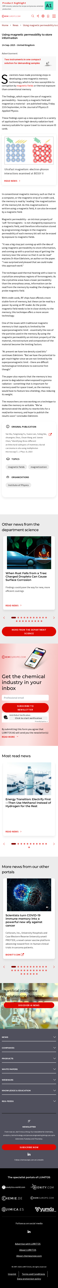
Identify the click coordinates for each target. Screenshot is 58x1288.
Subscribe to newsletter (25, 707)
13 (20, 621)
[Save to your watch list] (48, 16)
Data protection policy (29, 1278)
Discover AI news (29, 1005)
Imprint (12, 1273)
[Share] (38, 16)
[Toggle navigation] (54, 16)
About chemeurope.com (29, 1255)
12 (16, 621)
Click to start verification (28, 718)
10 (43, 617)
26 (27, 974)
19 (38, 621)
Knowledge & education (16, 1090)
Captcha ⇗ (41, 721)
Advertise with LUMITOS (28, 1243)
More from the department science (29, 631)
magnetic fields (25, 85)
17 (32, 621)
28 (33, 974)
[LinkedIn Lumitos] (29, 1231)
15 (26, 621)
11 (46, 617)
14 (23, 621)
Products (7, 1058)
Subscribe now (29, 1147)
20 (41, 621)
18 (35, 621)
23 (46, 970)
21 (40, 970)
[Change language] (43, 16)
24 (21, 974)
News (5, 1037)
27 (30, 974)
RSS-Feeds (8, 1101)
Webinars (7, 1080)
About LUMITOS (27, 1249)
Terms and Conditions (33, 1273)
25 (24, 974)
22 (43, 970)
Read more (8, 736)
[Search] (33, 16)
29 (37, 974)
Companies (8, 1048)
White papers (10, 1069)
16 (29, 621)
